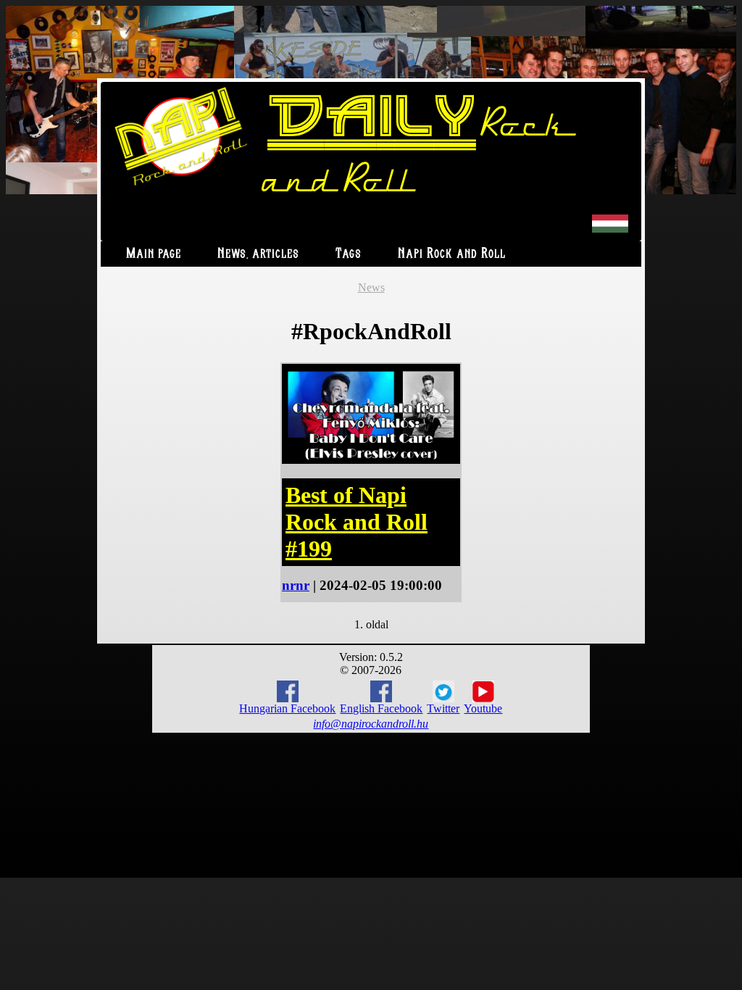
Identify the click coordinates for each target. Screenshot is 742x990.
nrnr (295, 585)
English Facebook (381, 708)
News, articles (258, 254)
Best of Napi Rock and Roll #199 (356, 522)
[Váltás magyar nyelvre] (610, 229)
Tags (348, 254)
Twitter (443, 708)
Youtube (483, 708)
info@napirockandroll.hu (370, 723)
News (371, 287)
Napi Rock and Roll (452, 254)
